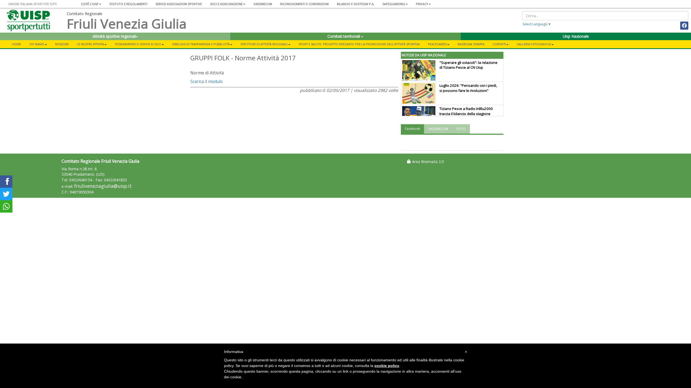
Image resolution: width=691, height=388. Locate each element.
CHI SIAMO (36, 44)
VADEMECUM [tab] (438, 129)
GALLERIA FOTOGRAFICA (534, 44)
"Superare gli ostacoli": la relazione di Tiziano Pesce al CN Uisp (468, 65)
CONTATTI (499, 44)
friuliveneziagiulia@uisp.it (103, 186)
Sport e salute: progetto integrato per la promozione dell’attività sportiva (359, 44)
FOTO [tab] (461, 129)
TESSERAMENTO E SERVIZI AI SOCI (138, 44)
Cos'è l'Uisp (90, 4)
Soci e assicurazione (226, 4)
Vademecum (262, 4)
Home (16, 44)
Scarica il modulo (206, 81)
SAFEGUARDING (393, 4)
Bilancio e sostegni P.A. (355, 4)
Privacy (422, 4)
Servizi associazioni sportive (178, 4)
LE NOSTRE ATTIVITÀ (90, 44)
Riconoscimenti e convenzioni (304, 4)
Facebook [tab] (412, 128)
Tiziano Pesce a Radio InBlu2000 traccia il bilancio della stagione (466, 111)
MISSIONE (62, 44)
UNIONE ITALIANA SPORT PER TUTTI (32, 4)
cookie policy (386, 365)
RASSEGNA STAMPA (471, 44)
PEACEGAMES (437, 44)
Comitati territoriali (344, 36)
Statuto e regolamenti (128, 4)
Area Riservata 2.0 (427, 161)
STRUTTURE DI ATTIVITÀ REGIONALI (264, 44)
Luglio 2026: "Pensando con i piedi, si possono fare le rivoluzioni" (468, 88)
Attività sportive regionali (114, 36)
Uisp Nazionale (576, 36)
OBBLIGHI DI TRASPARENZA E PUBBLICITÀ (201, 44)
